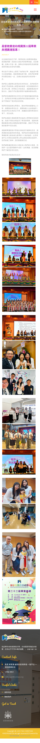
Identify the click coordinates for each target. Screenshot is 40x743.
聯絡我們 (7, 697)
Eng (36, 2)
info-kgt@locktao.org (14, 677)
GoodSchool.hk (24, 736)
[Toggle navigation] (35, 9)
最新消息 (20, 29)
